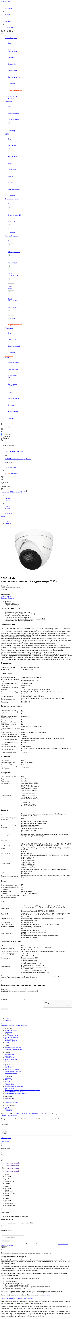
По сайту (6, 438)
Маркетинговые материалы (13, 1049)
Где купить (8, 1083)
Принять (4, 1247)
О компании (9, 1079)
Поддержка (8, 357)
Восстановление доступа (13, 1071)
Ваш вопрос (5, 999)
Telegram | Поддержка (8, 598)
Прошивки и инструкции (13, 1047)
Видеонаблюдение (11, 38)
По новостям (7, 436)
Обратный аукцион (11, 1040)
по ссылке (47, 1295)
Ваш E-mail (19, 991)
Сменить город (6, 486)
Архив (3, 516)
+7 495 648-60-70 (21, 1114)
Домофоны (8, 101)
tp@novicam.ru (12, 1115)
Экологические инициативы (14, 1086)
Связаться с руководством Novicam (16, 1093)
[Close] (1, 1121)
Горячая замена (9, 1054)
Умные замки (9, 328)
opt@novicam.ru (45, 1114)
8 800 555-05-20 (33, 1114)
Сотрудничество (10, 1084)
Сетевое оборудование (12, 236)
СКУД (7, 134)
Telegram (3, 1115)
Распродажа (9, 356)
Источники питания (11, 199)
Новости (7, 1081)
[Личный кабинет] (2, 489)
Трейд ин (8, 1056)
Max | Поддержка (6, 596)
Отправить (5, 1009)
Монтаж (7, 1061)
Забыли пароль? (6, 1138)
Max (64, 1114)
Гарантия (8, 1067)
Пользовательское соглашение (14, 1091)
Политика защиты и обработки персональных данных (22, 1090)
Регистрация (5, 1141)
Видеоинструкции (11, 1073)
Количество (4, 589)
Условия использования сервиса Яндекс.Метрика (17, 1298)
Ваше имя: (4, 989)
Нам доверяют (9, 1088)
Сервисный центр (10, 1057)
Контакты (8, 1078)
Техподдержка (9, 1066)
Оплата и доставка (11, 1059)
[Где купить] (2, 478)
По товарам (7, 434)
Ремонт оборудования (12, 1069)
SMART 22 (8, 523)
